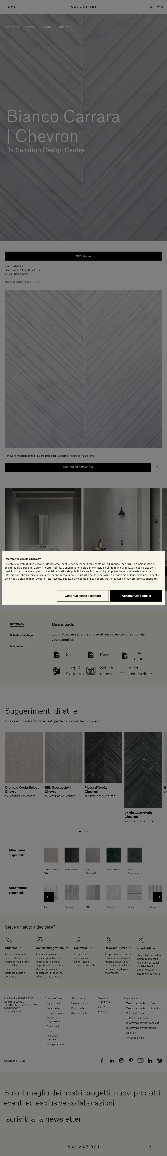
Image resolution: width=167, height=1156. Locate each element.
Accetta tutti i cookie (136, 596)
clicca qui (151, 579)
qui (14, 579)
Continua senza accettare (83, 596)
